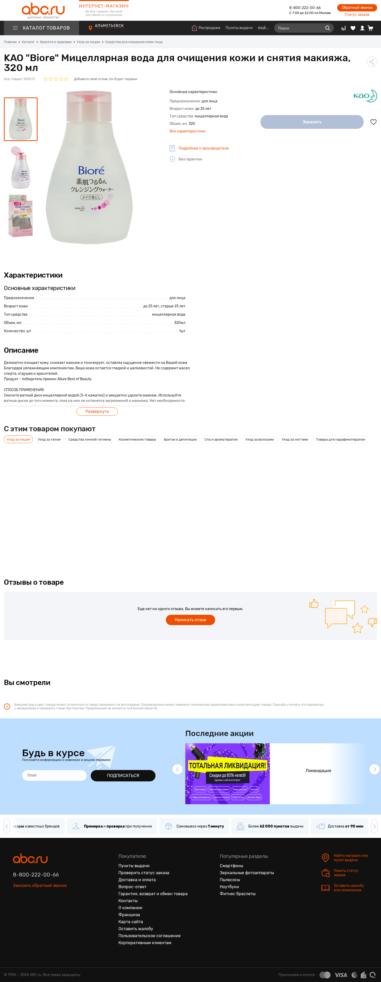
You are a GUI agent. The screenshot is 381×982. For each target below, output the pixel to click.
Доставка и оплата (137, 879)
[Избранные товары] (353, 28)
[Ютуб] (39, 909)
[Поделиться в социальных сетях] (372, 61)
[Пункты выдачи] (95, 31)
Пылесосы (230, 879)
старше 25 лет (173, 306)
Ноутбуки (229, 886)
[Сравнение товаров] (343, 28)
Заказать (312, 121)
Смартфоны (231, 865)
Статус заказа (357, 14)
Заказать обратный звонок (40, 885)
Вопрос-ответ (132, 886)
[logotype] (41, 10)
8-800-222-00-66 (305, 8)
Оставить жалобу (135, 928)
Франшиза (129, 914)
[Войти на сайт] (362, 28)
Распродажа (209, 28)
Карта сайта (130, 921)
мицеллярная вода (168, 314)
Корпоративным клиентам (144, 942)
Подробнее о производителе (204, 148)
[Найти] (327, 28)
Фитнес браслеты (238, 893)
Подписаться (123, 775)
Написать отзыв (190, 619)
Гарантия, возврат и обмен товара (153, 893)
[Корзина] (372, 28)
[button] (177, 769)
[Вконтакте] (17, 909)
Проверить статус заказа (143, 872)
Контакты (128, 900)
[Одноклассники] (28, 909)
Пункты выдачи (239, 28)
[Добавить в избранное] (373, 122)
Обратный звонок (357, 7)
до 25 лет (151, 306)
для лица (177, 298)
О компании (130, 907)
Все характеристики (188, 131)
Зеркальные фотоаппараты (247, 872)
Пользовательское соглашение (149, 935)
